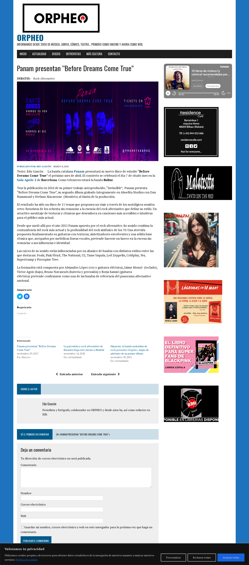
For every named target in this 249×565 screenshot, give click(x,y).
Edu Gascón (44, 166)
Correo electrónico (33, 504)
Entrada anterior (71, 374)
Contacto (114, 54)
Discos (56, 54)
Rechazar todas (202, 557)
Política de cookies (26, 559)
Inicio (23, 54)
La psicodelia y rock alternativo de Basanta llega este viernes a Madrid (84, 348)
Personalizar (173, 557)
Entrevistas (73, 54)
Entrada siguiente (103, 374)
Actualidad (39, 54)
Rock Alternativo (44, 78)
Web (23, 516)
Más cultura (94, 54)
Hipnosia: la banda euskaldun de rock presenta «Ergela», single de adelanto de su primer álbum (129, 349)
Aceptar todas (231, 557)
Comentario (28, 465)
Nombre (26, 493)
